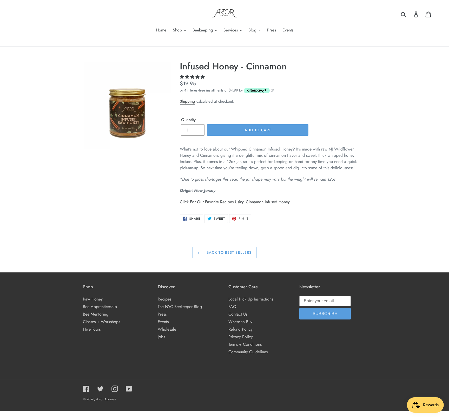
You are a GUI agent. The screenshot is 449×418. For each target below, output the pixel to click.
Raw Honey (93, 299)
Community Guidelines (248, 352)
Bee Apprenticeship (100, 307)
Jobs (161, 337)
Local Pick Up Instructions (250, 299)
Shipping (187, 101)
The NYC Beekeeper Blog (180, 307)
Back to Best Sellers (228, 252)
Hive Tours (92, 329)
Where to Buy (240, 322)
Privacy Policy (240, 337)
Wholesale (167, 329)
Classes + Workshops (101, 322)
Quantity (188, 120)
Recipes (164, 299)
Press (162, 314)
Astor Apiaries (106, 399)
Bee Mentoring (95, 314)
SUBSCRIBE (325, 313)
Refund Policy (240, 329)
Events (163, 322)
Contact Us (237, 314)
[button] (193, 77)
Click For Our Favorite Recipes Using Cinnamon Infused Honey (235, 202)
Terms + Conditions (245, 344)
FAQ (232, 307)
